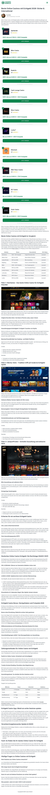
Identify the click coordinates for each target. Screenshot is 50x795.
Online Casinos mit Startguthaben (15, 623)
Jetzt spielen (25, 41)
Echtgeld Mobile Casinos (22, 719)
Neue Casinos (15, 248)
